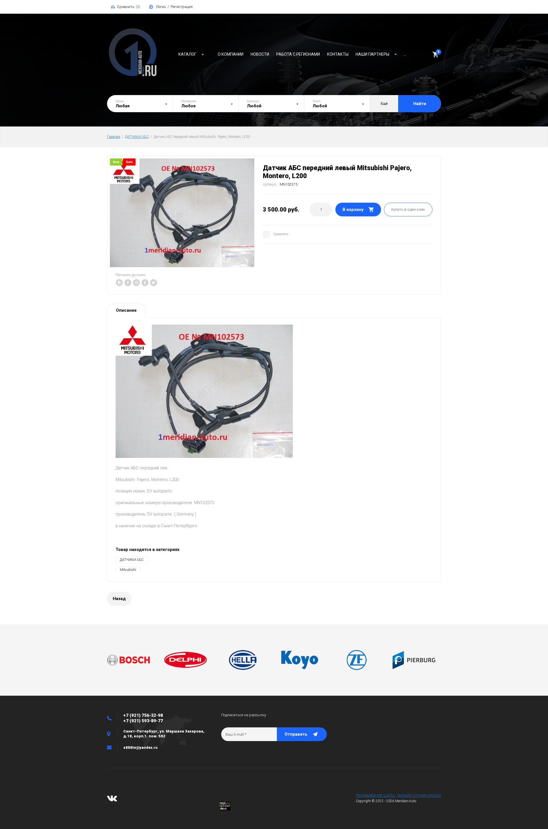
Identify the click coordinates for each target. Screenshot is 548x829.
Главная (113, 137)
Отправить (296, 734)
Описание (126, 310)
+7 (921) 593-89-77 (143, 720)
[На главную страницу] (140, 53)
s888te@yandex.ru (140, 747)
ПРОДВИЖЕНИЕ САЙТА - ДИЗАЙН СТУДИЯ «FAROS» (398, 796)
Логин (161, 7)
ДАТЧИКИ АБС (137, 137)
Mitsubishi (128, 570)
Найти (419, 103)
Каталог (187, 54)
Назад (119, 598)
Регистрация (182, 7)
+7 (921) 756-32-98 (143, 715)
